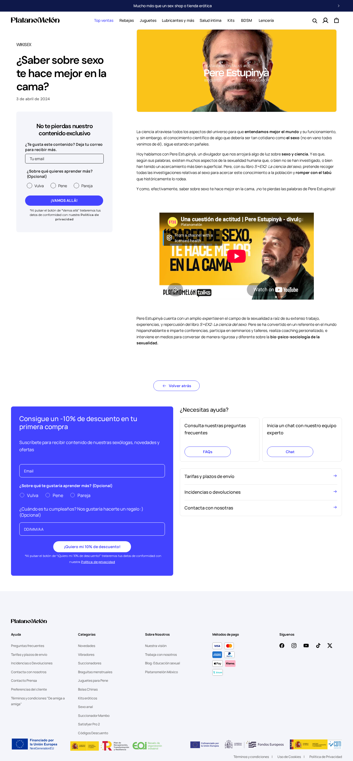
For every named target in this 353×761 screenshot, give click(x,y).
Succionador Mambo (93, 715)
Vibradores (86, 654)
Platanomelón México (161, 672)
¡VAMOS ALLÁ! (64, 200)
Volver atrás (180, 385)
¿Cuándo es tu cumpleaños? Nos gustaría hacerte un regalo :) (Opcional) (81, 512)
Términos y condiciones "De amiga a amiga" (38, 701)
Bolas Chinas (88, 689)
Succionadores (89, 663)
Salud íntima (210, 20)
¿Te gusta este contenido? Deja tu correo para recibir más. (64, 147)
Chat (290, 451)
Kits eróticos (87, 698)
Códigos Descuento (93, 733)
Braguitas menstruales (95, 672)
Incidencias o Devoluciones (31, 663)
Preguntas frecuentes (27, 645)
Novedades (86, 645)
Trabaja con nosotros (161, 654)
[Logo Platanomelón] (29, 624)
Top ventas (103, 20)
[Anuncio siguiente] (338, 5)
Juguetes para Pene (93, 680)
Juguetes (148, 20)
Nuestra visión (156, 645)
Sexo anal (85, 706)
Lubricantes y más (178, 20)
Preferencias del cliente (29, 689)
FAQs (207, 451)
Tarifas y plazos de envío (29, 654)
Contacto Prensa (24, 680)
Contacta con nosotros (28, 672)
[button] (103, 20)
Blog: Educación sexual (162, 663)
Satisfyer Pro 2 (89, 724)
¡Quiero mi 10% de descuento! (92, 546)
